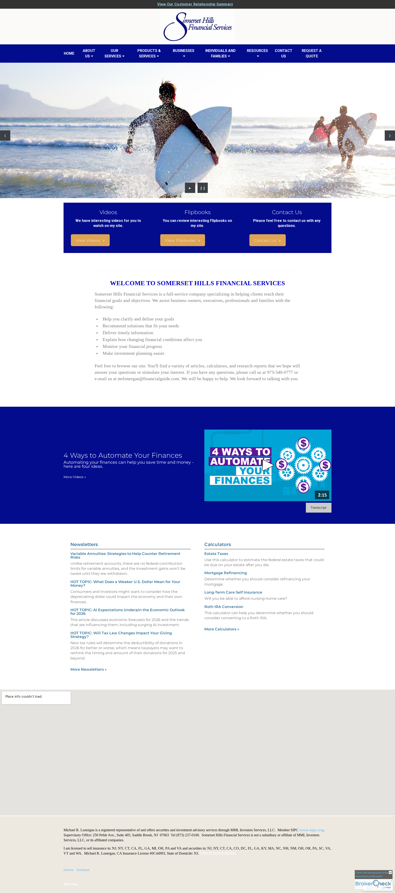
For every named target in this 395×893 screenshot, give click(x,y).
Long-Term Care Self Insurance (233, 592)
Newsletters (84, 544)
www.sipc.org (311, 830)
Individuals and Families (220, 53)
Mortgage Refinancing (225, 573)
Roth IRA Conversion (223, 607)
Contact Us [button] (265, 240)
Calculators (217, 544)
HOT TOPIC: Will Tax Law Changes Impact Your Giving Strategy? (121, 635)
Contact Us (283, 53)
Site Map (71, 884)
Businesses (183, 50)
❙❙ (203, 188)
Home (69, 53)
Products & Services (149, 53)
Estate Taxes (216, 553)
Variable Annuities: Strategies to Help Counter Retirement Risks (125, 555)
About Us (89, 53)
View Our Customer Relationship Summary (195, 4)
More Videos (75, 477)
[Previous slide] (5, 135)
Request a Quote (312, 53)
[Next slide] (390, 135)
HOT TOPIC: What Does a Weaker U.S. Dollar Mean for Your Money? (125, 584)
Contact (83, 870)
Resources (257, 50)
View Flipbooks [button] (180, 240)
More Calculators (221, 629)
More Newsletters (88, 669)
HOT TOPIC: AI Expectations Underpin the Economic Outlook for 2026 (127, 612)
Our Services (112, 53)
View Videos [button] (88, 240)
